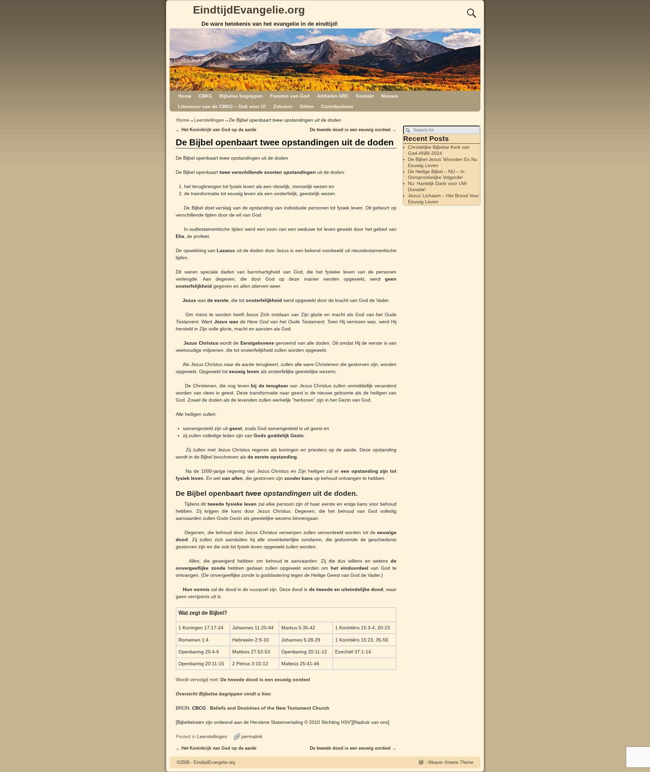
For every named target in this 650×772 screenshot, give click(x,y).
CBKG (205, 96)
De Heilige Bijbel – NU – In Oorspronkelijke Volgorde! (436, 174)
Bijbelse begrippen (241, 96)
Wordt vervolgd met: (243, 679)
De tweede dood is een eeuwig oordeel (353, 129)
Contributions (337, 106)
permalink (251, 736)
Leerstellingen (209, 120)
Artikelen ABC (333, 96)
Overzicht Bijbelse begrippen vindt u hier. (224, 693)
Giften (307, 106)
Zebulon (282, 106)
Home (184, 96)
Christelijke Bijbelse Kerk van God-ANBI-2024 (439, 150)
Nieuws (389, 96)
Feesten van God (290, 96)
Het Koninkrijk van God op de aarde (216, 129)
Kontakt (365, 96)
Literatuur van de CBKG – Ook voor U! (222, 106)
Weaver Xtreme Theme (450, 762)
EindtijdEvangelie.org (249, 10)
